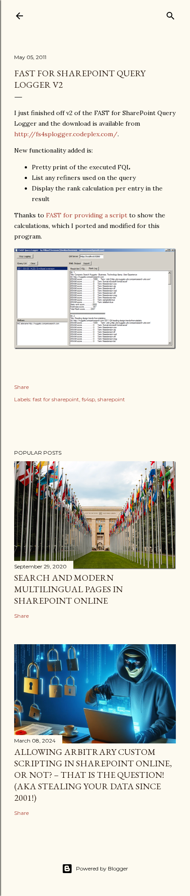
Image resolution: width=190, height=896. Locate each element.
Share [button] (21, 387)
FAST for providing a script (86, 215)
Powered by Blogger (102, 868)
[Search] (170, 13)
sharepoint (111, 399)
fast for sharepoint (56, 399)
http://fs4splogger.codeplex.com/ (66, 134)
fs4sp (88, 399)
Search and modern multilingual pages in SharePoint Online (68, 589)
